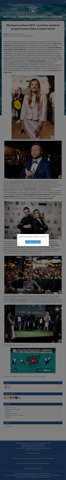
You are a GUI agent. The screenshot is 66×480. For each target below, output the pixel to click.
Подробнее (43, 237)
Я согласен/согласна (33, 242)
